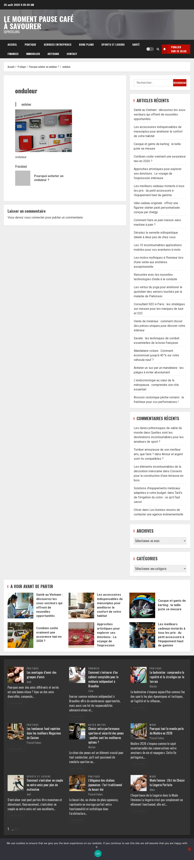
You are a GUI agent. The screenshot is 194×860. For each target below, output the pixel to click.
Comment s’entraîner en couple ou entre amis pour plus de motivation (45, 785)
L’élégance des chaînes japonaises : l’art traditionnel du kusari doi (105, 785)
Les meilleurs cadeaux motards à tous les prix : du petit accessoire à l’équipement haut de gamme (159, 190)
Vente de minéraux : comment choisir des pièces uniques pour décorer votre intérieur (159, 325)
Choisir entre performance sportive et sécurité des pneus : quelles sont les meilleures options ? (106, 735)
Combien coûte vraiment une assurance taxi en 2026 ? (20, 635)
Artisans (53, 54)
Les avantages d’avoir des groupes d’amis (41, 674)
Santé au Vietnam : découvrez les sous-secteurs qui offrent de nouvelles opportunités (160, 114)
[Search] (158, 49)
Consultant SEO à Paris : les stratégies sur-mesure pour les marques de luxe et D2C (159, 308)
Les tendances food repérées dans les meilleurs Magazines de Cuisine (44, 733)
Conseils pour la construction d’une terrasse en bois (158, 475)
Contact (72, 54)
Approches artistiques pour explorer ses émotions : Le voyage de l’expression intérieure (157, 173)
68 (15, 829)
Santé (136, 44)
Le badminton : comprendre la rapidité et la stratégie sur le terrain (167, 677)
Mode (153, 724)
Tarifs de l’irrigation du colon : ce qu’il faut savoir (158, 497)
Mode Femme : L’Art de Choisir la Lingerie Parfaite (167, 782)
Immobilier (33, 54)
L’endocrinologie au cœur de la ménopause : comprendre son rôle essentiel (156, 384)
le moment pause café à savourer (39, 22)
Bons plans (86, 44)
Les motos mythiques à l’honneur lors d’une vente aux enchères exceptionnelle (158, 262)
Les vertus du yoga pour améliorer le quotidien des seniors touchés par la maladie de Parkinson (158, 291)
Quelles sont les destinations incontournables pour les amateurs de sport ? (159, 437)
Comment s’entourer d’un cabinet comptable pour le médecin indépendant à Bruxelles (103, 679)
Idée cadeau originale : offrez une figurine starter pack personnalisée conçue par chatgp (157, 207)
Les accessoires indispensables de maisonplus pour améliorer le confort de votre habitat (158, 131)
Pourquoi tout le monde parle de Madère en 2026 (167, 730)
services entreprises (57, 44)
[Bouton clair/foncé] (150, 49)
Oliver (138, 510)
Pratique (30, 44)
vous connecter (34, 217)
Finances (13, 54)
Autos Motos (97, 724)
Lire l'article (16, 703)
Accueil (12, 44)
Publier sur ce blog (178, 49)
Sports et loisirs (113, 44)
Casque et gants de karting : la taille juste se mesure (142, 605)
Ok (98, 853)
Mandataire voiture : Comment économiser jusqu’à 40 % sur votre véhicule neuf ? (156, 355)
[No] (189, 849)
